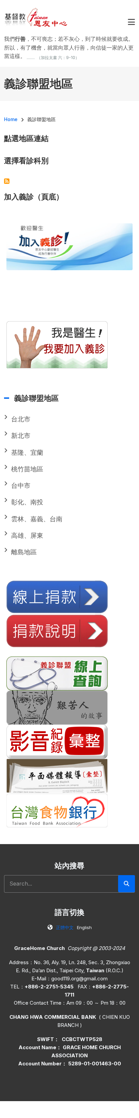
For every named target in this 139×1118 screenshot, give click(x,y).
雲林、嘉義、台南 (36, 519)
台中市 (20, 486)
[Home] (36, 16)
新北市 (20, 436)
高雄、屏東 (27, 535)
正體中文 (65, 927)
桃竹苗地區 (27, 469)
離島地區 (24, 552)
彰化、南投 (27, 502)
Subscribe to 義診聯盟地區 (6, 181)
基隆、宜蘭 (27, 452)
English (84, 927)
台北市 (20, 419)
